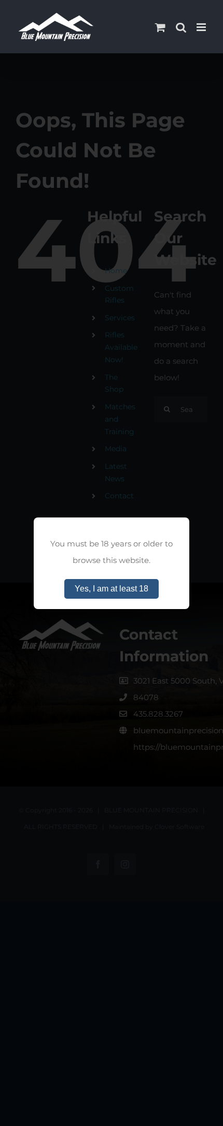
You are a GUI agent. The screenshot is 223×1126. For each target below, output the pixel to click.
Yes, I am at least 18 (111, 588)
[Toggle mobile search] (181, 27)
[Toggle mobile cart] (160, 27)
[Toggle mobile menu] (202, 27)
